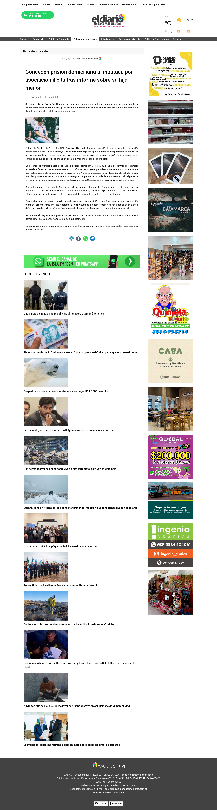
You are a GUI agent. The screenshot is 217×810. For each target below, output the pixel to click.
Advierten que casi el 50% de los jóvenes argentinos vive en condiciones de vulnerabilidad (77, 705)
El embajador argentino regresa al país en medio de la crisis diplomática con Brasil (72, 744)
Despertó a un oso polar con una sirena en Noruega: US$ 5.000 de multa (66, 391)
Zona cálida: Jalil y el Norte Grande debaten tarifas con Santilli (61, 585)
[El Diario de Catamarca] (109, 20)
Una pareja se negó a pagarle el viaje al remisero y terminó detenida (64, 313)
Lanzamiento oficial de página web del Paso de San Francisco (60, 546)
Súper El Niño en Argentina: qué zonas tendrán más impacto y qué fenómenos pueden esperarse (80, 507)
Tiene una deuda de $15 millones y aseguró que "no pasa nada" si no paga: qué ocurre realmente (81, 352)
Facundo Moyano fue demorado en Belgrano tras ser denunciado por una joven (70, 430)
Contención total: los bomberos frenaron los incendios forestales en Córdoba (69, 624)
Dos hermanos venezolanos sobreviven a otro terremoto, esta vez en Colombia (70, 468)
